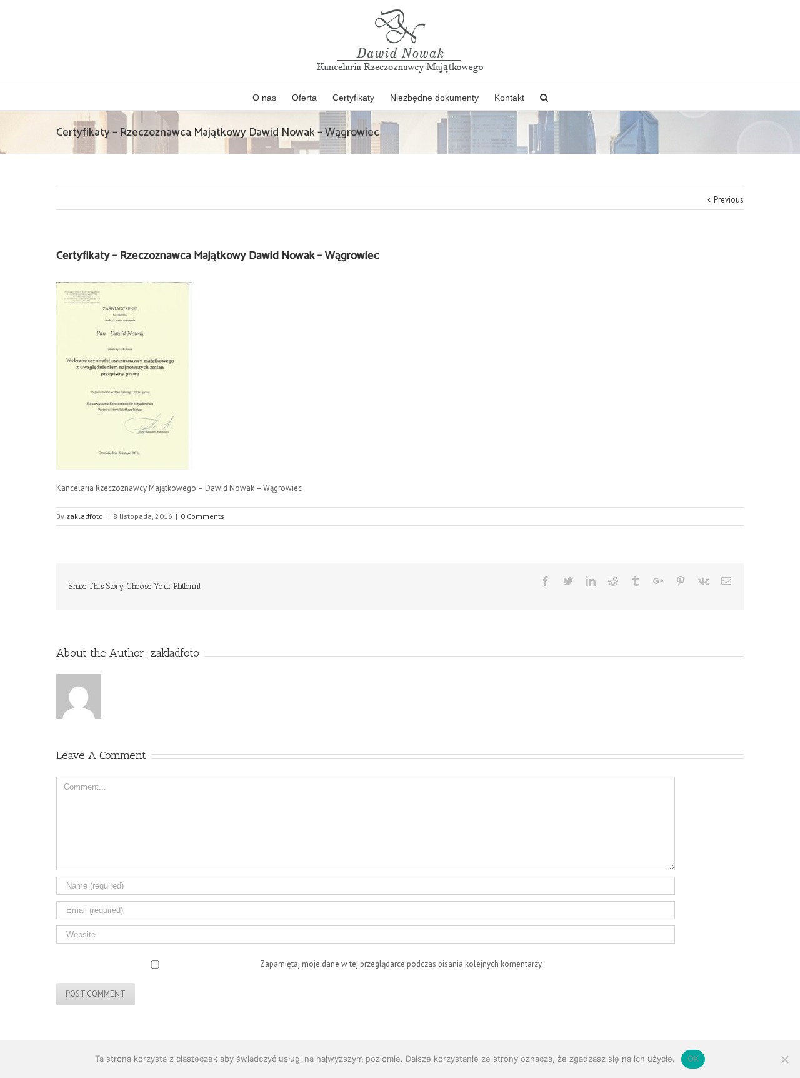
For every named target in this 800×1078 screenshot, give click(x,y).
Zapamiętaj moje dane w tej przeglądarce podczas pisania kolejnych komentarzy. (401, 964)
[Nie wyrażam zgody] (784, 1059)
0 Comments (202, 516)
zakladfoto (84, 516)
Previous (729, 199)
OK (693, 1059)
